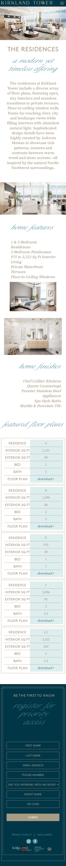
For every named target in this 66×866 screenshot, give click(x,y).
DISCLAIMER (44, 834)
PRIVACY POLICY (22, 834)
